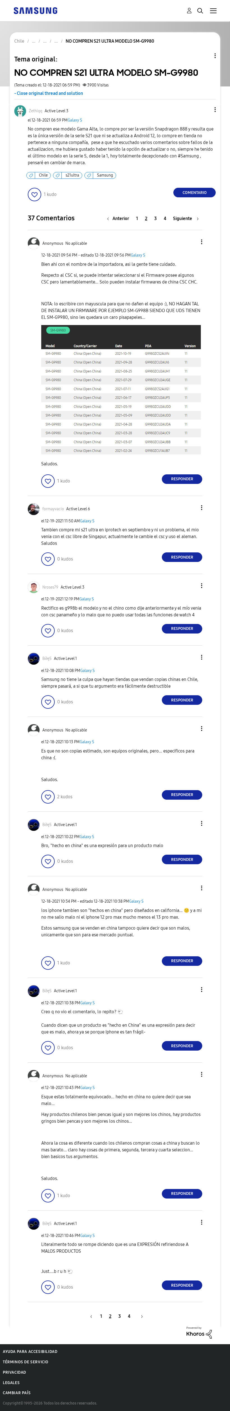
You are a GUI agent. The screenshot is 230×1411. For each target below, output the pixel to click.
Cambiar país (17, 1393)
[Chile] (35, 10)
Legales (11, 1382)
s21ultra (72, 175)
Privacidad (14, 1372)
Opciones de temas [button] (206, 55)
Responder (182, 479)
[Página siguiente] (140, 1316)
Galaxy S (75, 120)
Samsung (105, 175)
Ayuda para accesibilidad (30, 1351)
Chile (43, 175)
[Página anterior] (90, 1316)
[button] (206, 109)
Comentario (195, 192)
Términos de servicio (26, 1362)
